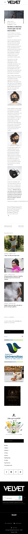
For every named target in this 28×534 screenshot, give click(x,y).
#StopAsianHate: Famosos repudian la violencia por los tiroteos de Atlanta (13, 277)
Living (5, 274)
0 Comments (9, 24)
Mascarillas (11, 210)
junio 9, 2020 (10, 21)
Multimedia (7, 458)
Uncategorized (8, 465)
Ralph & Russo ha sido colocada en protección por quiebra (13, 306)
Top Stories (7, 463)
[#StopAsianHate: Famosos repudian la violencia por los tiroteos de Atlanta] (14, 265)
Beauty (6, 445)
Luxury (6, 455)
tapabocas (10, 212)
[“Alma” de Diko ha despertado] (14, 243)
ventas (15, 212)
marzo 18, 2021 (11, 274)
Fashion (6, 253)
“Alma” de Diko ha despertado (11, 255)
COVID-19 (10, 207)
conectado (17, 321)
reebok (16, 210)
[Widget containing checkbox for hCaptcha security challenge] (12, 498)
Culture (6, 448)
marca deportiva (17, 207)
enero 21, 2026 (12, 253)
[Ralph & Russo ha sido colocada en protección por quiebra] (14, 292)
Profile (6, 460)
